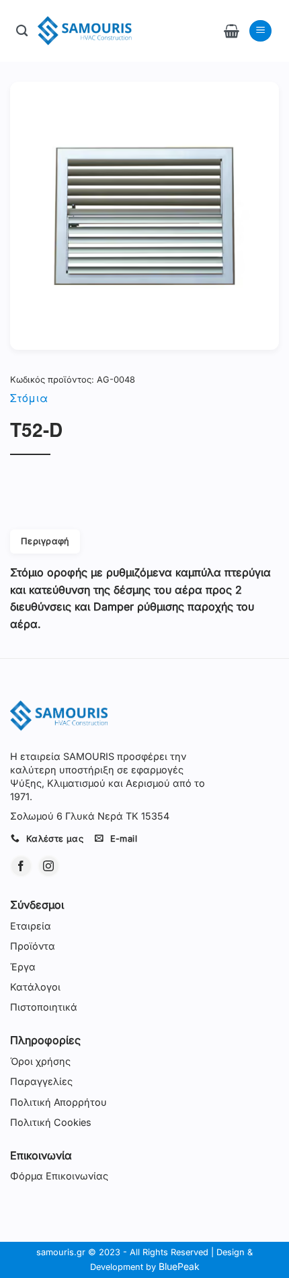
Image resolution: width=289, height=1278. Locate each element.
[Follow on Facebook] (21, 866)
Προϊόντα (32, 946)
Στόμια (29, 397)
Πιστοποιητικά (43, 1007)
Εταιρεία (30, 926)
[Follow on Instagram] (49, 866)
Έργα (23, 966)
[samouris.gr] (85, 31)
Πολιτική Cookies (50, 1122)
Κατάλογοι (35, 987)
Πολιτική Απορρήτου (58, 1102)
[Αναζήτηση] (22, 31)
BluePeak (179, 1266)
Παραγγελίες (41, 1081)
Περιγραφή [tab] (45, 541)
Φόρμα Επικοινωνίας (59, 1175)
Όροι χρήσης (40, 1061)
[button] (231, 31)
